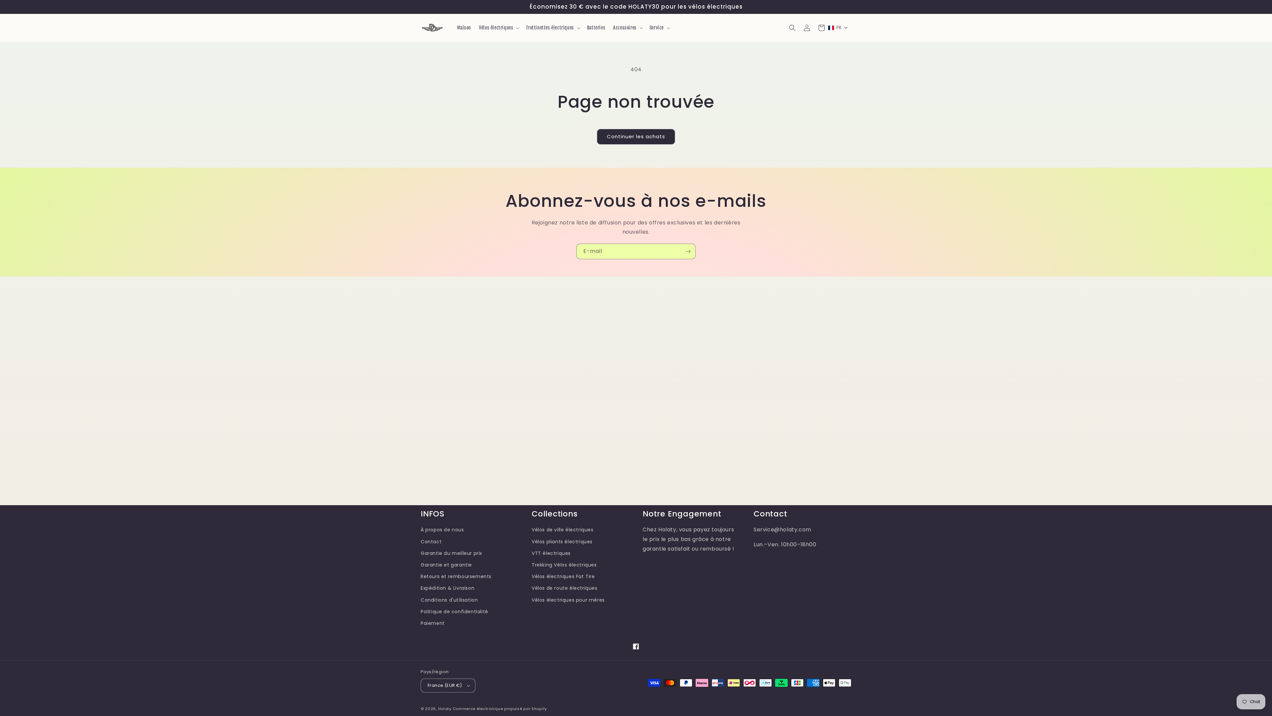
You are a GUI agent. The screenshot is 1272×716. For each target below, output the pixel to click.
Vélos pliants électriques (562, 541)
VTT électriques (551, 553)
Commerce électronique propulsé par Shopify (500, 708)
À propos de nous (442, 529)
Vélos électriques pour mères (568, 600)
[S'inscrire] (688, 251)
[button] (498, 28)
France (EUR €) (445, 685)
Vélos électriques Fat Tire (563, 576)
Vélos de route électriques (565, 588)
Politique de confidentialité (454, 611)
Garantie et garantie (446, 565)
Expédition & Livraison (447, 588)
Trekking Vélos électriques (564, 565)
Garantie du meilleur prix (451, 553)
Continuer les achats (636, 136)
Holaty (444, 708)
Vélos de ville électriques (563, 529)
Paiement (433, 623)
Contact (431, 541)
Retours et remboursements (456, 576)
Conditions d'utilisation (449, 600)
